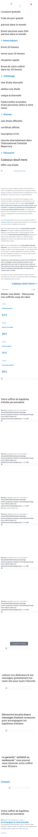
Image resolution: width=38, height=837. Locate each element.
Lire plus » (4, 833)
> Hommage (8, 76)
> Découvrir (8, 152)
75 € (4, 352)
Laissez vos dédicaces (7, 667)
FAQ (2, 773)
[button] (20, 5)
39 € (4, 333)
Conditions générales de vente (20, 773)
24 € (4, 314)
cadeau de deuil (5, 222)
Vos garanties (5, 749)
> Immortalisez (9, 40)
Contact (5, 781)
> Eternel (7, 114)
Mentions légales (6, 775)
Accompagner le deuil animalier (15, 822)
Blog (7, 773)
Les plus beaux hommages (9, 707)
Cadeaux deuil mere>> (24, 283)
